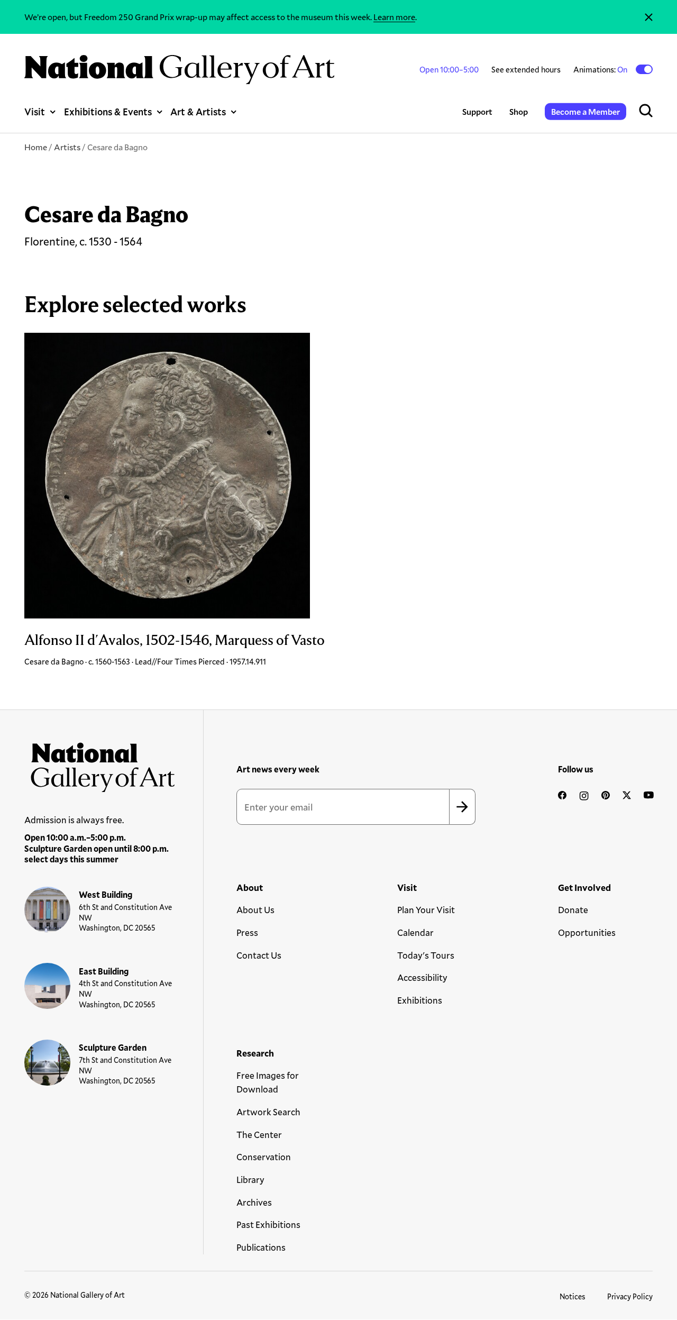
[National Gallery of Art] (99, 764)
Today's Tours (425, 955)
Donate (573, 910)
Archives (254, 1202)
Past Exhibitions (268, 1224)
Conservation (263, 1157)
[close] (649, 17)
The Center (259, 1134)
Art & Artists (198, 111)
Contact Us (258, 955)
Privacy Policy (630, 1296)
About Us (255, 910)
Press (247, 932)
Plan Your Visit (426, 910)
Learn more (394, 16)
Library (250, 1179)
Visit (34, 111)
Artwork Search (268, 1112)
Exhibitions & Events (108, 111)
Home (35, 146)
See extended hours (526, 69)
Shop (518, 111)
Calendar (415, 932)
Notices (572, 1296)
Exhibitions (419, 1000)
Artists (67, 146)
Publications (261, 1247)
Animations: (601, 69)
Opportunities (587, 932)
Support (477, 111)
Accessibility (422, 977)
